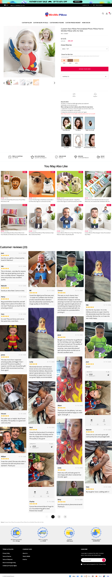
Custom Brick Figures (57, 22)
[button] (7, 51)
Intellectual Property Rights (10, 565)
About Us (25, 553)
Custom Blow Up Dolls (40, 22)
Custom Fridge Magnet (73, 22)
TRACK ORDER (26, 556)
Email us (25, 559)
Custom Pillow (27, 22)
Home (2, 522)
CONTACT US (86, 5)
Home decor (86, 22)
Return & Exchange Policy (9, 562)
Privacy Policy (6, 553)
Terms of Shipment (8, 559)
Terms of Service (7, 556)
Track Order (99, 5)
